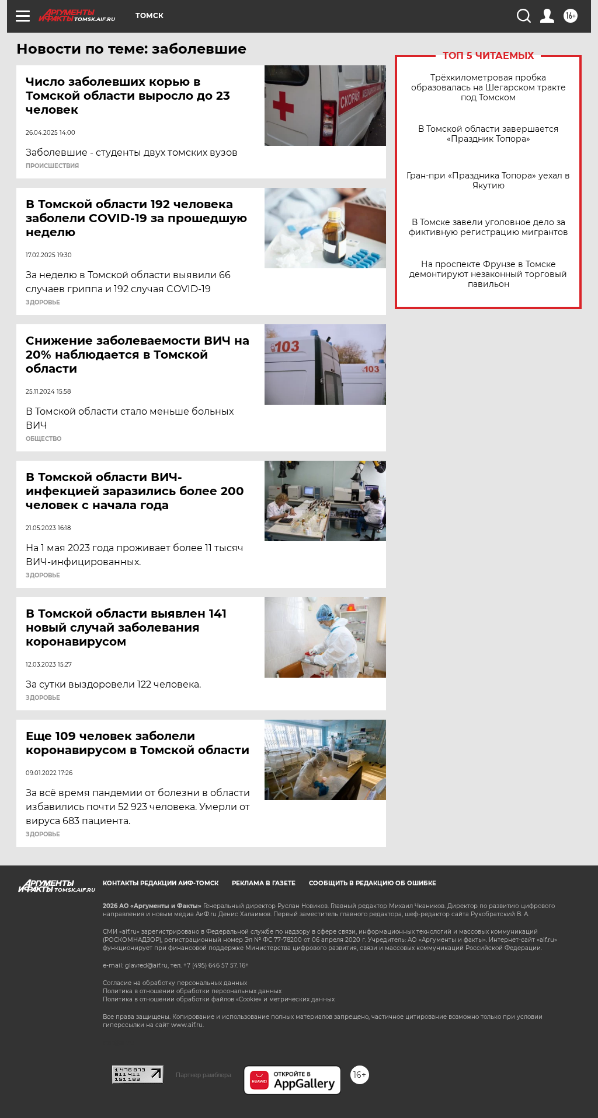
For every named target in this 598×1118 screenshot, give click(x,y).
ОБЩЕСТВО (43, 439)
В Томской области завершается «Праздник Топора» (488, 134)
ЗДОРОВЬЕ (43, 303)
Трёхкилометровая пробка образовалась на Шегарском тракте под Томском (488, 88)
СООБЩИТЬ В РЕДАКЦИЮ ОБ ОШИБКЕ (372, 883)
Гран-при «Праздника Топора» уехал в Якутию (488, 181)
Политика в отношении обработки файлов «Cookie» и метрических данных (219, 999)
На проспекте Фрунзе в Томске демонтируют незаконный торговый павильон (488, 274)
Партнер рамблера (203, 1074)
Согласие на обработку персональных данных (175, 983)
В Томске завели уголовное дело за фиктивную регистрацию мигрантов (488, 227)
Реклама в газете (263, 883)
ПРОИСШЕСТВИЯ (52, 166)
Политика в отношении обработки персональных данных (192, 991)
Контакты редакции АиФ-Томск (160, 883)
